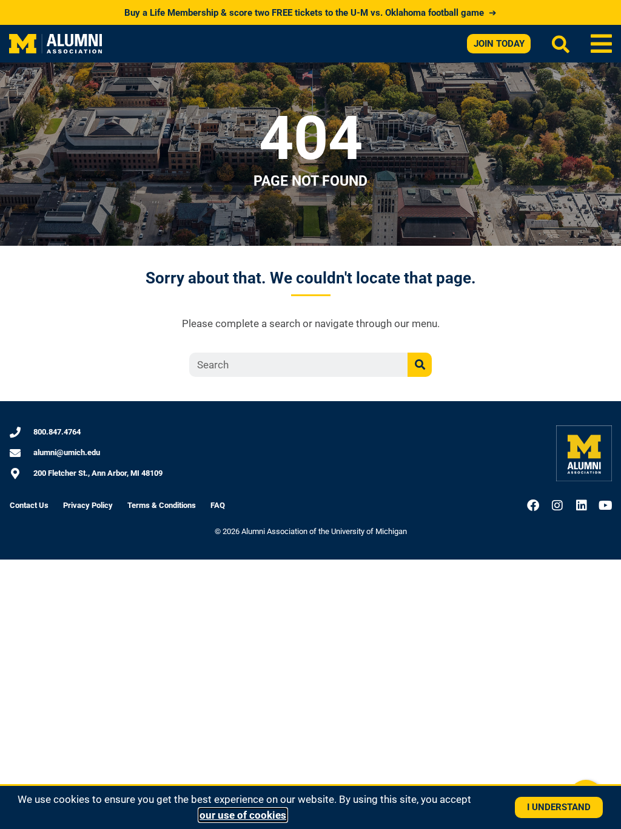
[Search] (420, 365)
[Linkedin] (582, 505)
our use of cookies (243, 815)
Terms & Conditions (161, 505)
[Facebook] (533, 505)
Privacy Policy (88, 505)
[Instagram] (557, 505)
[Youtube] (606, 505)
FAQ (217, 505)
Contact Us (29, 505)
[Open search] (560, 44)
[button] (601, 44)
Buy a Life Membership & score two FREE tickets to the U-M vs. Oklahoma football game (310, 12)
